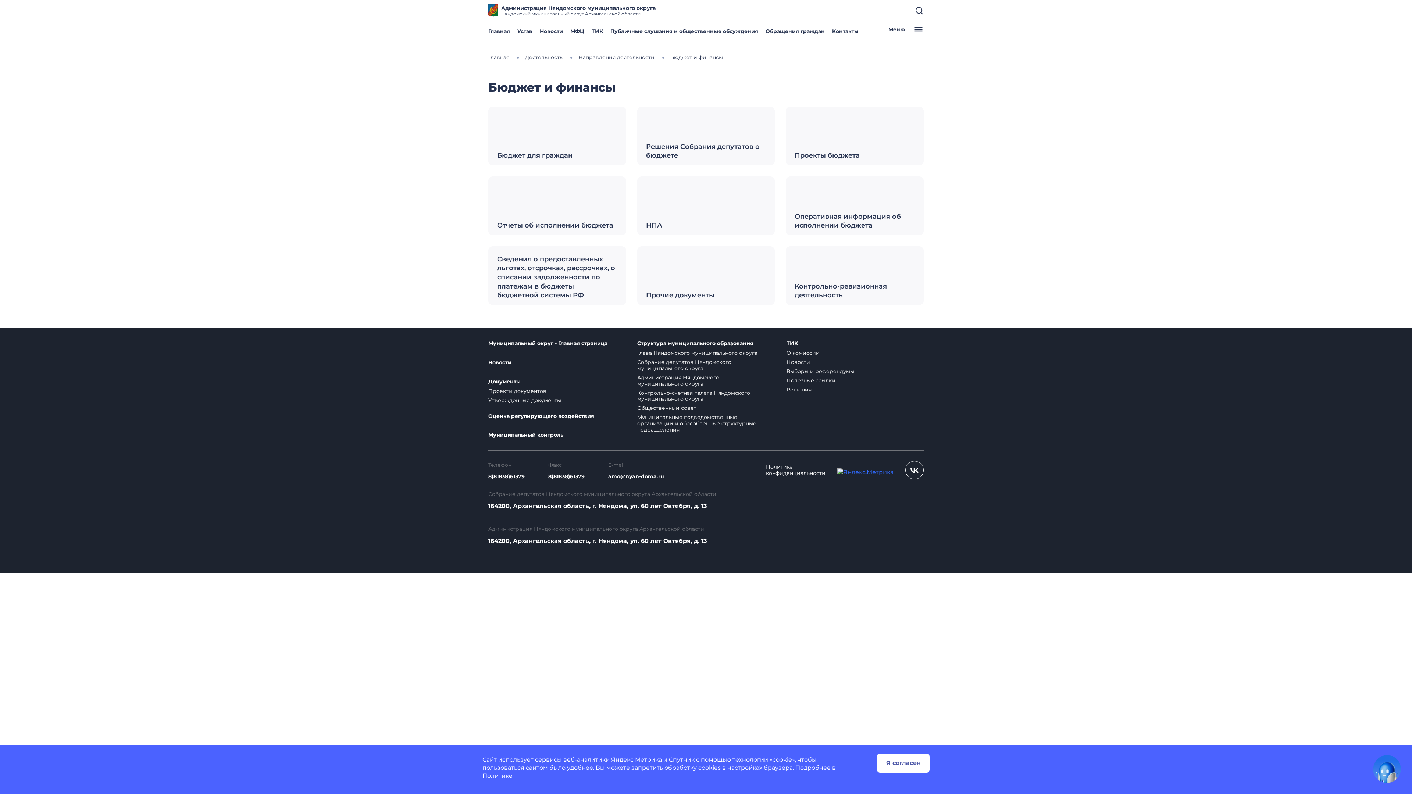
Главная (499, 31)
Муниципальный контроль (525, 435)
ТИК (597, 31)
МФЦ (577, 31)
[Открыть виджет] (1387, 769)
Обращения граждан (795, 31)
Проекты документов (517, 391)
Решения (799, 389)
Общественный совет (666, 408)
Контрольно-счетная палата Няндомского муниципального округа (693, 396)
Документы (504, 382)
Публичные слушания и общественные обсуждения (684, 31)
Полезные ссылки (811, 380)
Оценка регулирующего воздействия (541, 416)
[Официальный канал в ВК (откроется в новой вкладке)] (914, 470)
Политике (497, 775)
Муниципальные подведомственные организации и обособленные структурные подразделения (696, 423)
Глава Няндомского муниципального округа (697, 353)
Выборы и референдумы (820, 371)
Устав (524, 31)
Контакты (845, 31)
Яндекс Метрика (636, 759)
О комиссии (803, 353)
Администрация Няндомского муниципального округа (678, 380)
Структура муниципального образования (695, 343)
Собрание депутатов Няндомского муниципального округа (684, 365)
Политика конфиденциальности (796, 470)
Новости (551, 31)
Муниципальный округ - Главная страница (547, 343)
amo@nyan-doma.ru (636, 476)
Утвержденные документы (524, 400)
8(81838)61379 (506, 476)
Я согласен (903, 762)
